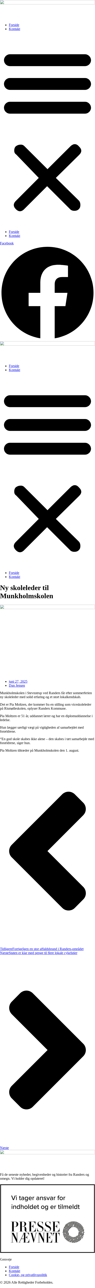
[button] (47, 130)
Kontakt (14, 29)
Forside (14, 25)
